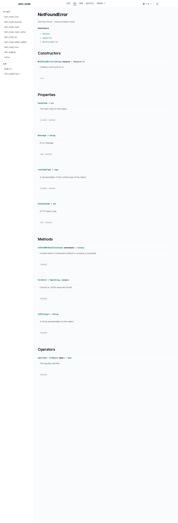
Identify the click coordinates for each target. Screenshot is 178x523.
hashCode (42, 103)
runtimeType (44, 169)
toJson (41, 280)
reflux (7, 57)
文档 (68, 3)
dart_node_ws (10, 37)
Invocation (58, 248)
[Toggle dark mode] (157, 3)
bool (70, 358)
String (58, 62)
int (52, 103)
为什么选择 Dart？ (12, 74)
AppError (47, 38)
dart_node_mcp (11, 47)
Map (51, 280)
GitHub (101, 3)
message (42, 135)
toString (42, 314)
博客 (81, 3)
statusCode (44, 203)
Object (46, 34)
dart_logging (9, 52)
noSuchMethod (45, 247)
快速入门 (8, 69)
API (74, 3)
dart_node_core (11, 17)
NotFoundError (46, 61)
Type (56, 170)
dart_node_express (13, 22)
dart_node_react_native (15, 32)
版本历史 (90, 3)
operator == (44, 358)
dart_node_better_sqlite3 (15, 42)
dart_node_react (11, 27)
